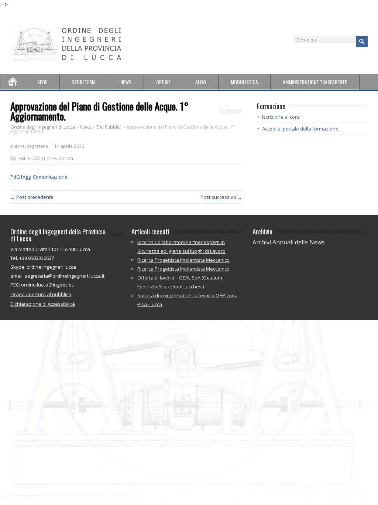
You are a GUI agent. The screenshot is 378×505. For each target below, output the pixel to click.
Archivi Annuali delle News (288, 242)
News (125, 82)
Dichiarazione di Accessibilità (42, 304)
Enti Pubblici (31, 158)
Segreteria (84, 82)
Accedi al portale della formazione (300, 128)
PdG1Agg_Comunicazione (39, 176)
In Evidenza (60, 158)
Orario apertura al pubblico (40, 294)
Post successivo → (221, 197)
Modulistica (244, 82)
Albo (200, 82)
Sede (42, 82)
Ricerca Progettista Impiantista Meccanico (183, 260)
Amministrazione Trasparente (315, 82)
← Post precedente (32, 197)
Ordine (163, 82)
